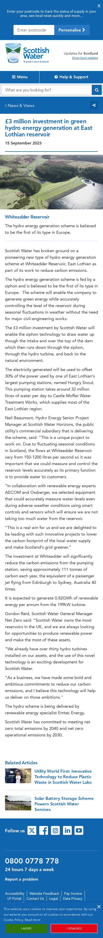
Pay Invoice (73, 893)
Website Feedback (44, 893)
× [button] (98, 907)
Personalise (70, 29)
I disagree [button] (74, 928)
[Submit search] (97, 90)
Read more (33, 920)
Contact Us (35, 898)
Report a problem (21, 879)
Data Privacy (72, 898)
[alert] (51, 920)
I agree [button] (26, 928)
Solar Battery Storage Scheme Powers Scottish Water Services (64, 804)
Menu (22, 76)
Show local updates (85, 58)
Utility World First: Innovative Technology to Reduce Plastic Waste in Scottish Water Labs (63, 777)
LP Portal (14, 898)
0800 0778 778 (32, 861)
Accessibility (14, 893)
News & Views (21, 105)
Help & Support (73, 76)
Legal (53, 898)
